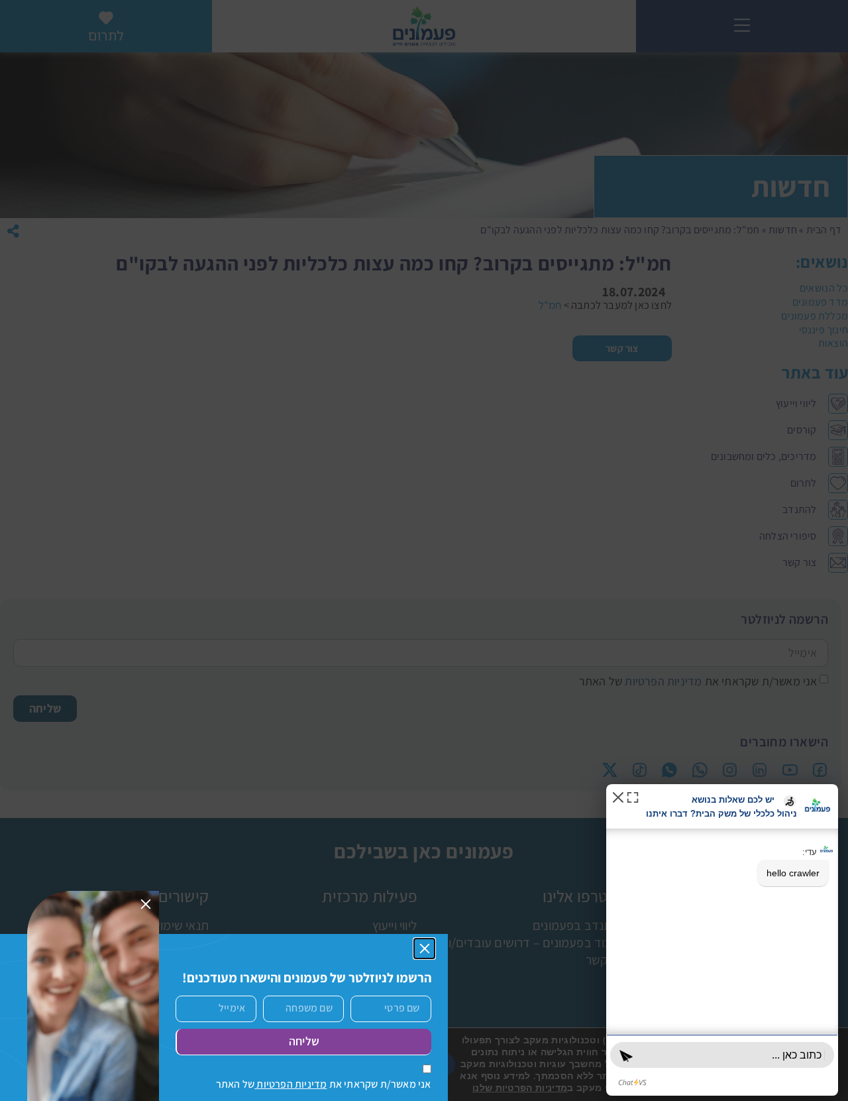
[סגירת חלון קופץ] (424, 948)
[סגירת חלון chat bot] (618, 796)
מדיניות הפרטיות (290, 1084)
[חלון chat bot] (722, 940)
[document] (424, 550)
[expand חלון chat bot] (632, 796)
